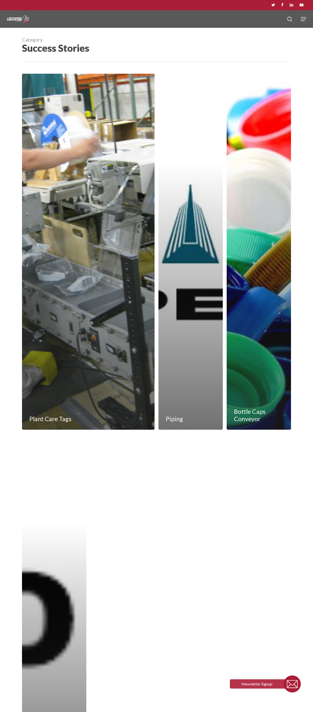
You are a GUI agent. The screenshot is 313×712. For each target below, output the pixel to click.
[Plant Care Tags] (88, 252)
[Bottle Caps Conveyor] (259, 252)
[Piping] (190, 252)
